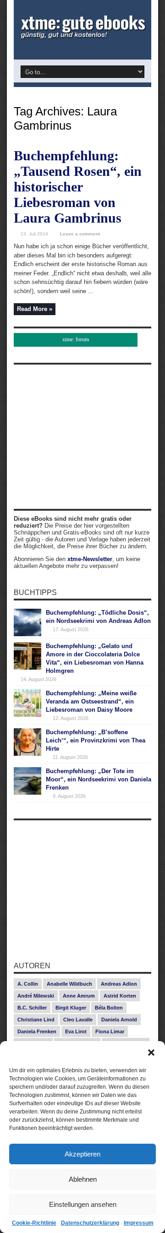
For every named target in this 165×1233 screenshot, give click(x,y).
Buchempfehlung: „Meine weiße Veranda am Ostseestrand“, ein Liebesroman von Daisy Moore (91, 701)
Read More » (34, 309)
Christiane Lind (36, 1019)
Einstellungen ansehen (82, 1204)
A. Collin (27, 984)
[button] (151, 1052)
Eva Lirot (76, 1031)
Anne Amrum (79, 995)
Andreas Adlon (119, 984)
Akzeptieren (82, 1154)
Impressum (139, 1223)
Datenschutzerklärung (90, 1223)
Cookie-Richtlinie (34, 1223)
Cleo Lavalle (78, 1019)
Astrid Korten (120, 995)
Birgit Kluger (70, 1007)
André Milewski (35, 995)
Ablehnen (83, 1179)
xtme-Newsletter (89, 559)
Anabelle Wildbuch (69, 984)
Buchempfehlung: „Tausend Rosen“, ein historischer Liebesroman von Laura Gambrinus (78, 186)
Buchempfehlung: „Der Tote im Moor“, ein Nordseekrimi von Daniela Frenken (98, 779)
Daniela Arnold (119, 1019)
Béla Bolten (109, 1007)
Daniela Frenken (36, 1031)
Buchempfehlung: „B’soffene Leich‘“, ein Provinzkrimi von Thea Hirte (95, 740)
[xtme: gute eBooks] (82, 37)
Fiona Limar (109, 1031)
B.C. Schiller (32, 1007)
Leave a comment (80, 233)
